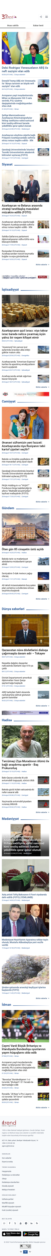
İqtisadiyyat (10, 289)
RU (30, 1252)
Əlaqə (4, 1179)
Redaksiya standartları (10, 1182)
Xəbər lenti (38, 25)
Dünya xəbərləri (13, 609)
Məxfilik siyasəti (8, 1203)
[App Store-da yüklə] (11, 1233)
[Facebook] (9, 1223)
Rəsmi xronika (7, 1162)
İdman (6, 1004)
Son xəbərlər (6, 1158)
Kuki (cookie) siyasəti (10, 1210)
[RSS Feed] (37, 1223)
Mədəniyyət (10, 819)
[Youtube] (20, 1223)
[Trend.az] (9, 17)
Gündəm (8, 508)
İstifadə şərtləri (7, 1199)
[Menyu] (46, 16)
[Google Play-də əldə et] (31, 1233)
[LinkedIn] (31, 1223)
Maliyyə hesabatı (8, 1190)
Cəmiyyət (8, 401)
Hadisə (7, 720)
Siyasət (7, 164)
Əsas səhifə (12, 25)
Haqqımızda (6, 1171)
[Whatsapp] (4, 1223)
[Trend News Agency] (9, 1123)
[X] (15, 1223)
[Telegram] (26, 1223)
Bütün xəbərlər (41, 265)
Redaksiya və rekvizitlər (11, 1175)
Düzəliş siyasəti (8, 1186)
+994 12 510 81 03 (8, 1143)
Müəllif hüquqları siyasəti (11, 1207)
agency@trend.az (8, 1146)
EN (21, 1252)
